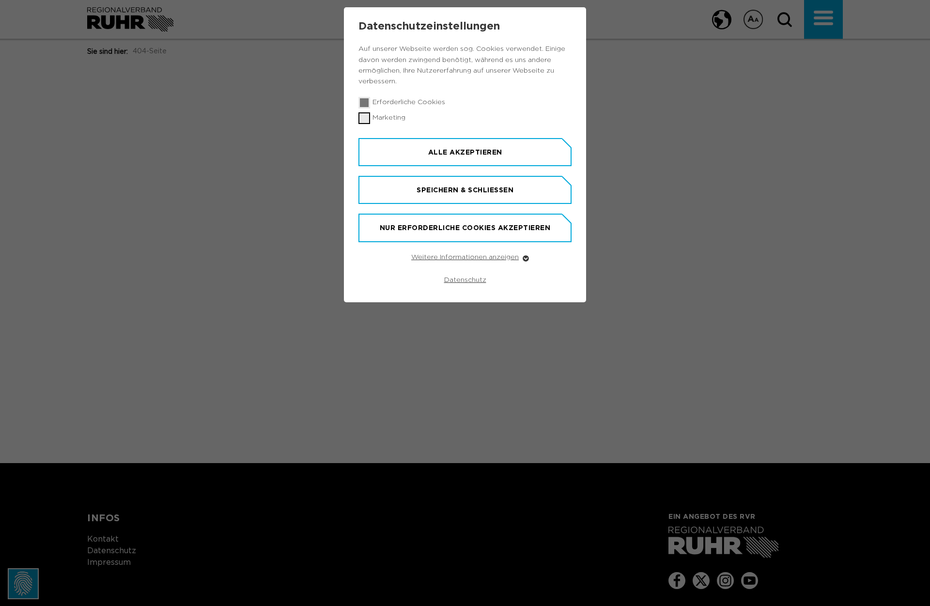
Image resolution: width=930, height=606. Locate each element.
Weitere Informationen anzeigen (465, 257)
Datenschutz (465, 280)
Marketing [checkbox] (388, 117)
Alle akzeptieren (465, 152)
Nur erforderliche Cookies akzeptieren (465, 228)
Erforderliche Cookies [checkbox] (408, 102)
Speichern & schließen (465, 190)
